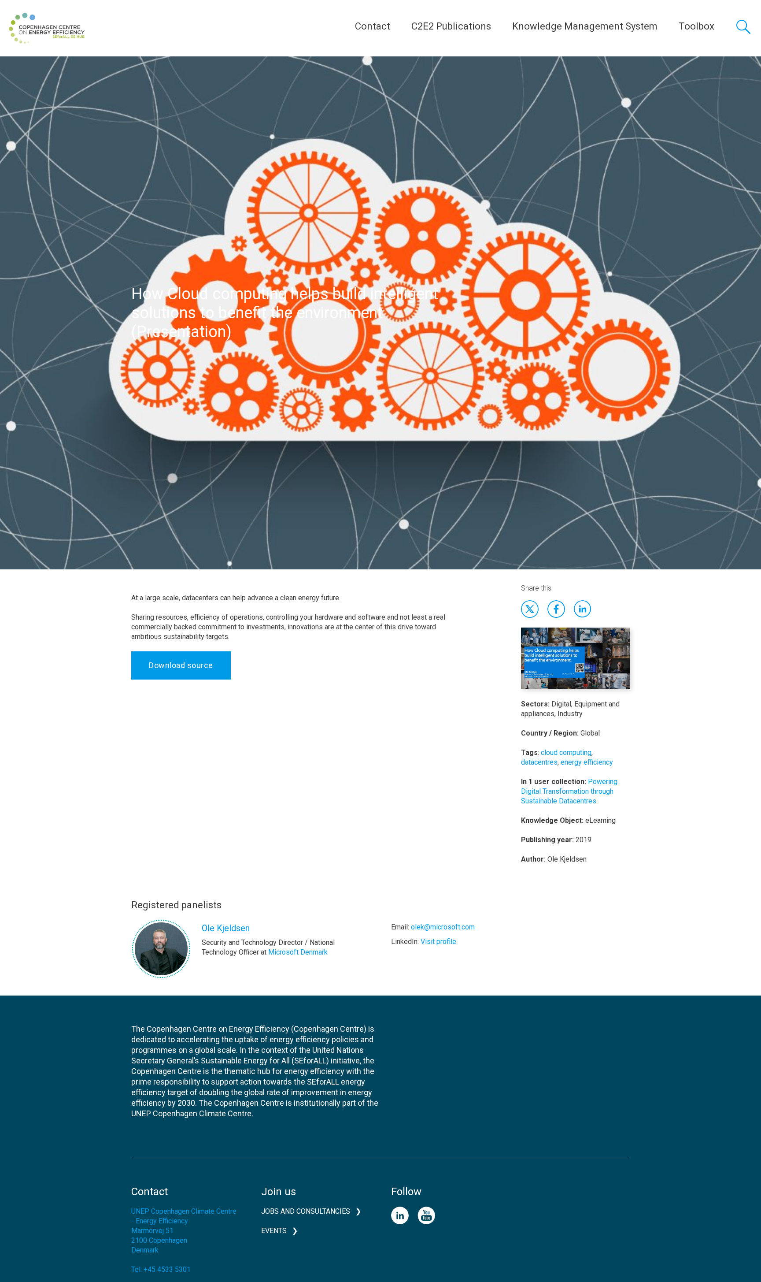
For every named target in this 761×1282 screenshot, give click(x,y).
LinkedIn (400, 1215)
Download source (181, 665)
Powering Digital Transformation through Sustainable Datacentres (569, 791)
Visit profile (438, 941)
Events (274, 1230)
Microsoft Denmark (298, 952)
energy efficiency (587, 762)
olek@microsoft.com (443, 927)
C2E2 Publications (451, 26)
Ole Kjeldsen (226, 928)
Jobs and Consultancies (305, 1211)
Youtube (426, 1215)
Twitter (530, 609)
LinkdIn (582, 609)
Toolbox (696, 26)
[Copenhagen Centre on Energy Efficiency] (47, 28)
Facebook (556, 609)
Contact (372, 26)
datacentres (539, 762)
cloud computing (566, 752)
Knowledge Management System (585, 26)
